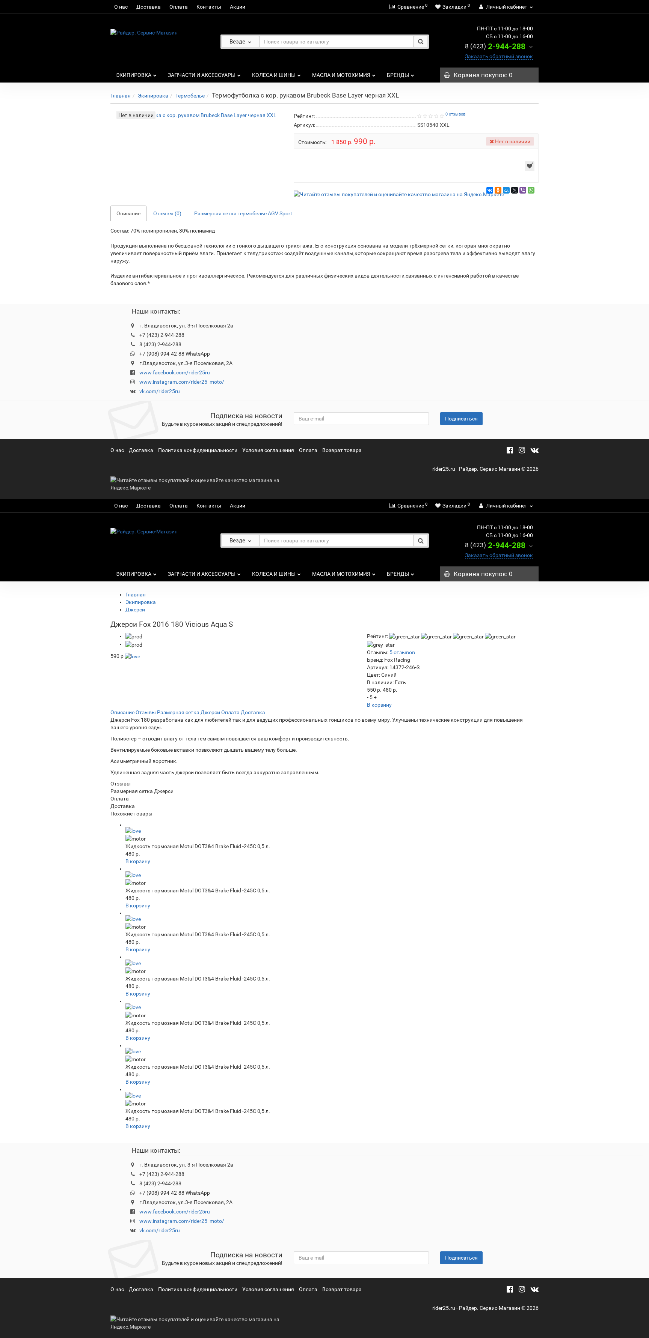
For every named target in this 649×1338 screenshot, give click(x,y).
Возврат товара (342, 450)
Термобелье (190, 96)
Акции (237, 7)
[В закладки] (529, 166)
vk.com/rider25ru (159, 391)
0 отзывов (455, 114)
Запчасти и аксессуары (201, 75)
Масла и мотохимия (341, 75)
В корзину (379, 705)
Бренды (398, 75)
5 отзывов (402, 652)
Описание (128, 213)
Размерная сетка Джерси (188, 712)
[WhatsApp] (531, 190)
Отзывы (146, 712)
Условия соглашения (268, 450)
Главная (120, 96)
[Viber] (522, 190)
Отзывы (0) (167, 213)
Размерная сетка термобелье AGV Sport (243, 213)
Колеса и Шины (274, 75)
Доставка (148, 7)
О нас (121, 7)
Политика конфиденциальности (197, 450)
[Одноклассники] (498, 190)
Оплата (178, 7)
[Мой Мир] (506, 190)
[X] (514, 190)
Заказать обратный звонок (499, 56)
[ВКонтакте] (489, 190)
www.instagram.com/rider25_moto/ (181, 382)
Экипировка (133, 75)
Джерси (135, 610)
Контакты (208, 7)
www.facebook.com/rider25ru (174, 372)
